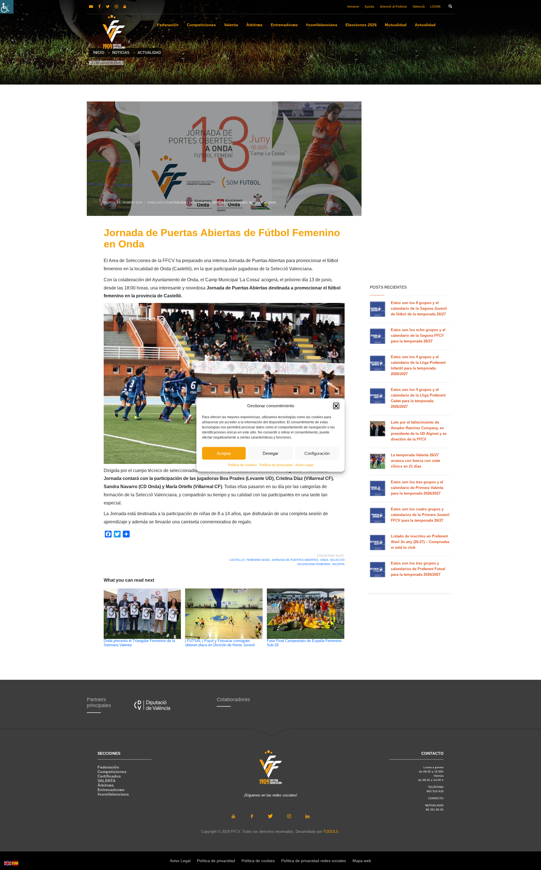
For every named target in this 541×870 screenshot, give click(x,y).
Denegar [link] (270, 453)
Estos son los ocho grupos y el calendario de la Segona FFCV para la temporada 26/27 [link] (418, 335)
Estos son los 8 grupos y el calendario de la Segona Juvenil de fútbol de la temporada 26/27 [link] (419, 308)
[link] (7, 7)
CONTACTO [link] (436, 798)
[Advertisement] (412, 191)
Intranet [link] (353, 6)
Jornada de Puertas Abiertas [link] (295, 559)
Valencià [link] (419, 6)
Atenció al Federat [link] (393, 6)
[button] (336, 406)
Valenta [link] (338, 564)
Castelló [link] (237, 559)
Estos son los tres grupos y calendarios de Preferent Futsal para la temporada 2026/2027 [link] (418, 569)
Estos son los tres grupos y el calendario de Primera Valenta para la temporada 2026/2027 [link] (417, 487)
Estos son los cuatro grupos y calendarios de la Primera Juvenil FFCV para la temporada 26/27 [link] (420, 515)
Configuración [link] (317, 453)
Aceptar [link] (224, 453)
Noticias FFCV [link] (200, 202)
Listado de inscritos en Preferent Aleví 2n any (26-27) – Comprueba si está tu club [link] (420, 542)
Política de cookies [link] (242, 465)
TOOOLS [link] (330, 831)
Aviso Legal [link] (304, 465)
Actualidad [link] (179, 202)
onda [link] (324, 559)
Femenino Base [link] (258, 559)
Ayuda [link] (369, 6)
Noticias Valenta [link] (262, 202)
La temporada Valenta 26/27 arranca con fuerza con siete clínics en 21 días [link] (415, 460)
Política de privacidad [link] (276, 465)
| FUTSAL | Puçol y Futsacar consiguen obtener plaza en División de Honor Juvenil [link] (220, 643)
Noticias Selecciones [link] (229, 202)
